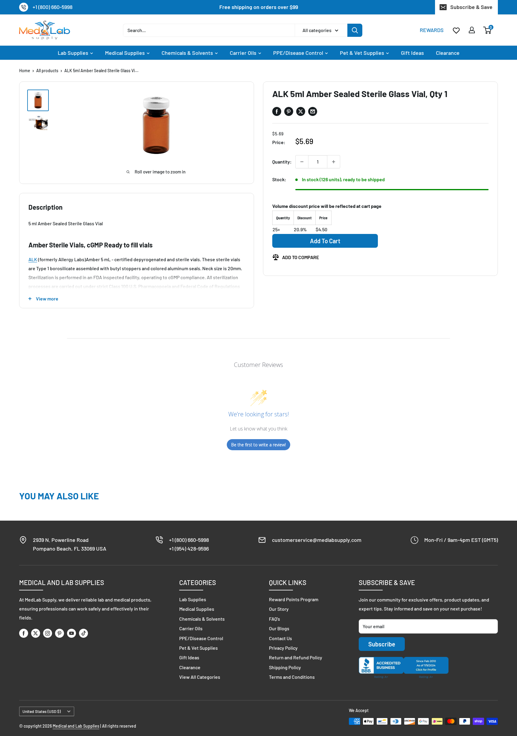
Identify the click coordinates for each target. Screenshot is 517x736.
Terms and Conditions (292, 677)
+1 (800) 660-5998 (52, 7)
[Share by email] (312, 111)
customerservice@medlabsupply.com (316, 539)
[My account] (472, 30)
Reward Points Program (293, 599)
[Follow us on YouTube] (71, 633)
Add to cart (325, 240)
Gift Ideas (412, 52)
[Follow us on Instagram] (47, 633)
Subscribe (381, 644)
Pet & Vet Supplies (362, 52)
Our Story (279, 609)
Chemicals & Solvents (187, 52)
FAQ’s (274, 619)
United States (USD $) (41, 711)
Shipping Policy (285, 667)
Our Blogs (279, 628)
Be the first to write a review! (258, 445)
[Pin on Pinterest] (288, 111)
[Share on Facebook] (276, 111)
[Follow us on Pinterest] (59, 633)
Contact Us (280, 638)
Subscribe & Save (471, 7)
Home (24, 70)
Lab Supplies (73, 52)
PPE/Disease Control (298, 52)
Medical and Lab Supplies (76, 726)
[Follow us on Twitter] (35, 633)
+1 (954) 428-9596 (189, 548)
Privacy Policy (283, 648)
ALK (32, 259)
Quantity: (282, 161)
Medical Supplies (125, 52)
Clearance (448, 52)
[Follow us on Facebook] (23, 633)
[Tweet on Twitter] (300, 111)
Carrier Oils (243, 52)
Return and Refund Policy (295, 657)
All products (47, 70)
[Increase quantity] (333, 161)
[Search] (354, 30)
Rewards (432, 29)
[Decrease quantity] (302, 161)
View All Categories (199, 677)
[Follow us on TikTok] (83, 633)
